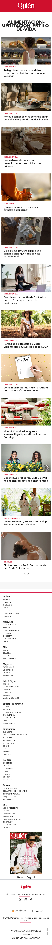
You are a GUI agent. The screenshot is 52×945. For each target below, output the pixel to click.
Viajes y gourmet (12, 518)
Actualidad (8, 667)
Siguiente (26, 574)
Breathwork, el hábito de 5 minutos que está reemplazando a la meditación (25, 300)
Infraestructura (11, 794)
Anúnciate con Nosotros (26, 938)
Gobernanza (9, 814)
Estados (7, 774)
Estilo (6, 684)
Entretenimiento (11, 687)
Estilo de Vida (9, 639)
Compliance (26, 934)
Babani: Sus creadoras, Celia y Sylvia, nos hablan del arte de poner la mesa (26, 479)
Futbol (6, 707)
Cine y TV (7, 692)
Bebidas (6, 627)
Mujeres (7, 664)
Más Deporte (9, 718)
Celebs (6, 656)
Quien (20, 899)
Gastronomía (9, 625)
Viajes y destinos (11, 630)
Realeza (7, 602)
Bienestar (7, 636)
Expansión (9, 729)
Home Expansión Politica (15, 735)
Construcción (10, 788)
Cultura (7, 616)
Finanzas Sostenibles (13, 819)
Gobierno (7, 763)
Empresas (7, 732)
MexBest (8, 621)
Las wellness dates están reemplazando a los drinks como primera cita (23, 163)
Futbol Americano (12, 712)
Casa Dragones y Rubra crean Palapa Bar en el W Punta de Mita (26, 523)
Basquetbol (9, 715)
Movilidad (8, 816)
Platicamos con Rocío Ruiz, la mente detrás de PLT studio (25, 567)
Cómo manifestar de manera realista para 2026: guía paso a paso (26, 389)
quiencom (28, 899)
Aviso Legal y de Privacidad (26, 931)
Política (7, 760)
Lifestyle (7, 721)
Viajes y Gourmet (11, 613)
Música (6, 695)
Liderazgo (8, 670)
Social (6, 811)
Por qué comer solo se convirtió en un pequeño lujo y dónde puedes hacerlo (26, 118)
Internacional (10, 740)
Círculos (8, 562)
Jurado (6, 641)
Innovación (8, 822)
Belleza (7, 611)
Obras (6, 746)
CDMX (5, 771)
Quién (6, 596)
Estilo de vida (11, 67)
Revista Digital (10, 723)
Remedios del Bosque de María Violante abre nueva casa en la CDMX (26, 345)
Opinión (6, 673)
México (6, 766)
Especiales (8, 675)
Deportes (7, 690)
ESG (5, 805)
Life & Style (9, 681)
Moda (5, 608)
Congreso (8, 768)
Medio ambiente (10, 808)
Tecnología (8, 743)
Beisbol (6, 709)
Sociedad (7, 780)
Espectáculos (10, 599)
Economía (7, 737)
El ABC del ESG (10, 825)
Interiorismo (9, 799)
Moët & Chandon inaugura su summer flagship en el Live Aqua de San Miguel (25, 434)
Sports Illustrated (13, 703)
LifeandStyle (9, 754)
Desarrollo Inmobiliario (15, 791)
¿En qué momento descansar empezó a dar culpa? (21, 208)
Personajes (8, 633)
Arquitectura (9, 797)
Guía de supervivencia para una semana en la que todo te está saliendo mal (22, 253)
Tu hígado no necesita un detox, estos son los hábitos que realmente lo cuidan (25, 73)
